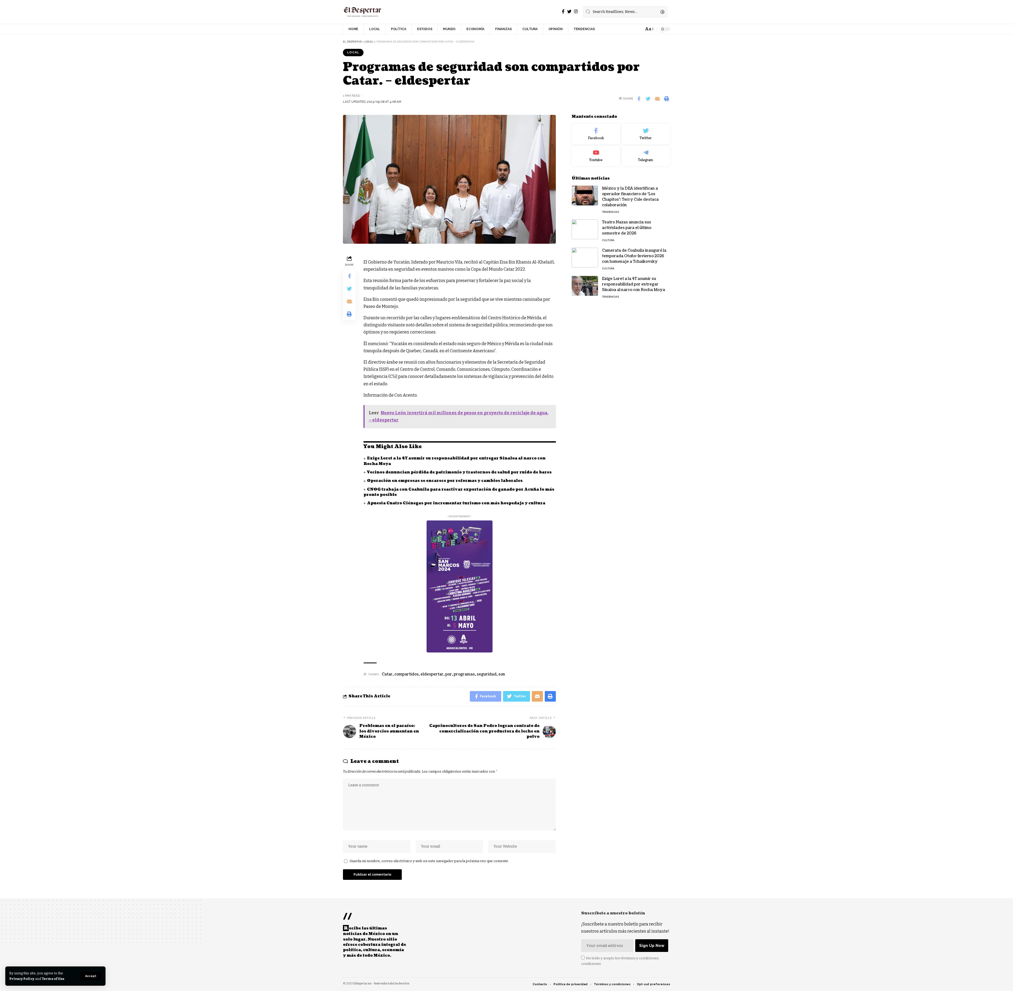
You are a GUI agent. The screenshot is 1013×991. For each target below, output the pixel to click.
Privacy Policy (21, 979)
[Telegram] (646, 156)
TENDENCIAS (610, 211)
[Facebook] (563, 11)
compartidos (406, 674)
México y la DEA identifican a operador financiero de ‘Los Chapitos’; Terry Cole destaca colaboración (630, 197)
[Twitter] (569, 11)
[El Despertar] (363, 12)
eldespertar (432, 674)
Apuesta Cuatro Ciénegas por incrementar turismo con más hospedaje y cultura (456, 503)
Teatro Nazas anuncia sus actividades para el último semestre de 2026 (626, 228)
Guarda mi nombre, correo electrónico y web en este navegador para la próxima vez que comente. (429, 861)
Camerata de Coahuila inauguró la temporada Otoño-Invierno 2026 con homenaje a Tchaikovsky (634, 256)
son (501, 674)
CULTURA (608, 240)
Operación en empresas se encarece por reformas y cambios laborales (445, 480)
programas (464, 674)
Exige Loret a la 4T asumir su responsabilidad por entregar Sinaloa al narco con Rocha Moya (633, 284)
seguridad (486, 674)
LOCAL (353, 52)
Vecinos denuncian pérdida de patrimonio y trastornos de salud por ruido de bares (459, 472)
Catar (387, 674)
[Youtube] (596, 156)
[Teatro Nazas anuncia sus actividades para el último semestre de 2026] (585, 229)
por (448, 674)
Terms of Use (53, 979)
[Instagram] (576, 11)
